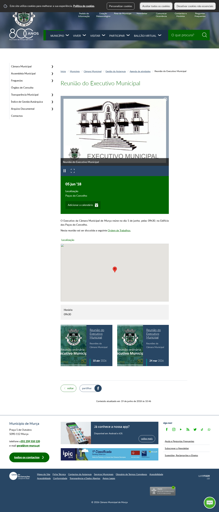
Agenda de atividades (140, 71)
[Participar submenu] (128, 35)
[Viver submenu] (84, 35)
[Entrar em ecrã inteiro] (73, 171)
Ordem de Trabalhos (119, 230)
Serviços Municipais (103, 474)
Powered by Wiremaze (204, 477)
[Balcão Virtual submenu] (159, 35)
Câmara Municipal (21, 66)
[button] (115, 270)
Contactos (17, 116)
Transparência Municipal (24, 94)
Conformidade (60, 478)
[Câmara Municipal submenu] (52, 66)
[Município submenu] (67, 35)
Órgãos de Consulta (22, 87)
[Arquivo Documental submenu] (52, 108)
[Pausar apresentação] (65, 171)
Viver (77, 35)
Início (63, 71)
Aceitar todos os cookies (156, 6)
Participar (117, 35)
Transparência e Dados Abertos (85, 478)
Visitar (95, 35)
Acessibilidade (156, 474)
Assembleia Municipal (23, 73)
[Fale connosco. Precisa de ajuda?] (182, 502)
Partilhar (87, 388)
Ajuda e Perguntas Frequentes (179, 441)
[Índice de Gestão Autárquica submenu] (52, 101)
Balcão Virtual (145, 35)
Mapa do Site (43, 474)
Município (57, 35)
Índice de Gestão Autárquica (27, 101)
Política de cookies (83, 6)
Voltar (70, 388)
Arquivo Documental (22, 108)
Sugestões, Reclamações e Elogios (181, 455)
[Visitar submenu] (103, 35)
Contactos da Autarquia (80, 474)
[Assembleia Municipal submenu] (52, 73)
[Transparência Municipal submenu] (52, 94)
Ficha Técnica (59, 474)
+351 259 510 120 (29, 441)
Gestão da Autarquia (115, 71)
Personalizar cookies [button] (120, 6)
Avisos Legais (109, 478)
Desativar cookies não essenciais (195, 6)
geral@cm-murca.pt (28, 445)
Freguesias (17, 80)
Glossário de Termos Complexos (131, 474)
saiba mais (147, 438)
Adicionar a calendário (80, 205)
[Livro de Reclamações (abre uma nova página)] (19, 476)
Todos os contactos (26, 457)
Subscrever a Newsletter (177, 448)
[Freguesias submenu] (52, 80)
